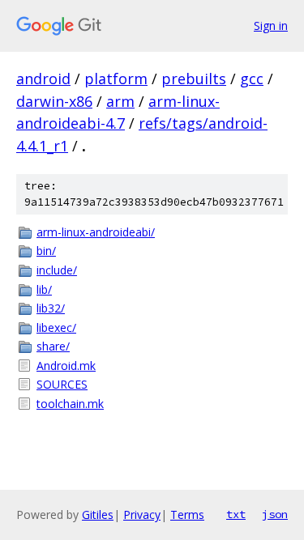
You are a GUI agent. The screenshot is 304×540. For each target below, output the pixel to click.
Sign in (271, 25)
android (43, 78)
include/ (56, 270)
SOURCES (62, 384)
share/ (53, 346)
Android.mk (66, 365)
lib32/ (50, 308)
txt (236, 514)
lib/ (44, 289)
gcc (251, 78)
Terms (187, 514)
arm (120, 101)
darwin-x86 (54, 101)
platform (116, 78)
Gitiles (97, 514)
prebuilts (193, 78)
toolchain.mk (70, 403)
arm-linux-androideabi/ (95, 232)
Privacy (142, 514)
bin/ (46, 250)
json (275, 514)
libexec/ (56, 327)
